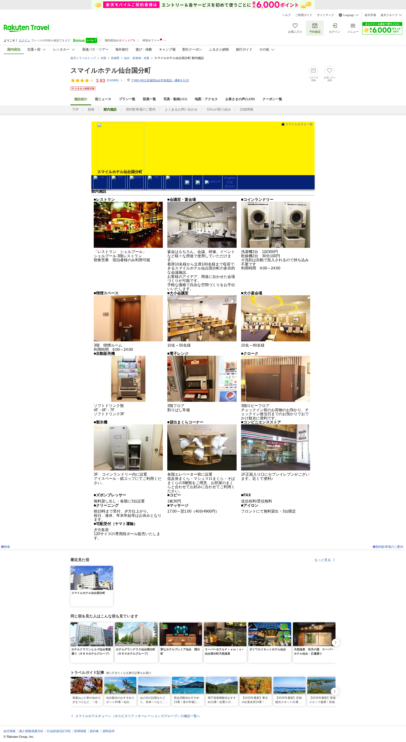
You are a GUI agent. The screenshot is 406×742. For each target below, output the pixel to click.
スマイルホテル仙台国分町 (110, 70)
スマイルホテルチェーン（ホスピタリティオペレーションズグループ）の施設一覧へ (137, 716)
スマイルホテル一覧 (299, 124)
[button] (110, 569)
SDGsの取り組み (219, 109)
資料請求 (108, 731)
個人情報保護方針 (31, 731)
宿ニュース (103, 99)
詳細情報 (246, 109)
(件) (113, 80)
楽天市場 (370, 15)
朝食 (91, 109)
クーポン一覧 (272, 99)
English (229, 178)
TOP (75, 109)
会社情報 (9, 731)
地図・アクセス (206, 99)
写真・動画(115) (175, 99)
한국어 (230, 186)
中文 (229, 182)
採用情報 (80, 731)
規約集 (94, 731)
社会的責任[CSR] (58, 731)
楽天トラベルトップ (83, 58)
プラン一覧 (127, 99)
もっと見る (322, 560)
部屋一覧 (149, 99)
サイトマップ (325, 15)
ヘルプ (286, 15)
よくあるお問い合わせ (181, 109)
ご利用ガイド (303, 15)
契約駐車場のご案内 (141, 109)
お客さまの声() (240, 99)
